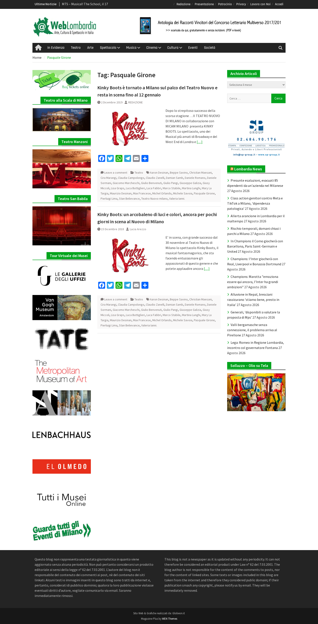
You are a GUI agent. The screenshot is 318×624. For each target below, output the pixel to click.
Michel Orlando (162, 193)
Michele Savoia (182, 193)
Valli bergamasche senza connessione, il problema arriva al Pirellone (252, 330)
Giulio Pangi (170, 183)
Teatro (76, 47)
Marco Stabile (171, 188)
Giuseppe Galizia (190, 183)
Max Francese (142, 193)
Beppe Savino (179, 172)
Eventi (193, 47)
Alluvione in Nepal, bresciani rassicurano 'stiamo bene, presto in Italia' (253, 299)
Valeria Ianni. (177, 198)
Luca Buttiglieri (135, 188)
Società (209, 47)
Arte (90, 47)
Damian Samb (174, 178)
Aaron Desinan (159, 172)
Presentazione (204, 4)
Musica (131, 47)
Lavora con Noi (260, 4)
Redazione (183, 4)
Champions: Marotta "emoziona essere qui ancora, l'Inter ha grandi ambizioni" (252, 281)
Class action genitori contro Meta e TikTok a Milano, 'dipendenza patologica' (255, 203)
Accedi (279, 4)
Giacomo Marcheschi (126, 183)
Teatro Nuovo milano (154, 198)
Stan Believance (129, 198)
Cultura (172, 47)
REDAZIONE (135, 102)
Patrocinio (225, 4)
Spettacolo (108, 47)
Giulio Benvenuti (151, 183)
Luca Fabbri (153, 188)
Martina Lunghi (191, 188)
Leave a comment (115, 172)
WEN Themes (169, 619)
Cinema (151, 47)
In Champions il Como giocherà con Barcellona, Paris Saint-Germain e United (255, 246)
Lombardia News (248, 168)
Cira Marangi (108, 178)
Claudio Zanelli (155, 178)
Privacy (241, 4)
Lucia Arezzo (138, 229)
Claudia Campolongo (131, 178)
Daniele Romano (195, 178)
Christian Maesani (200, 172)
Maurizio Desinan (121, 193)
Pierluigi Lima (109, 198)
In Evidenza (55, 47)
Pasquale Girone (204, 193)
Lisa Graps (117, 188)
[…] (199, 142)
